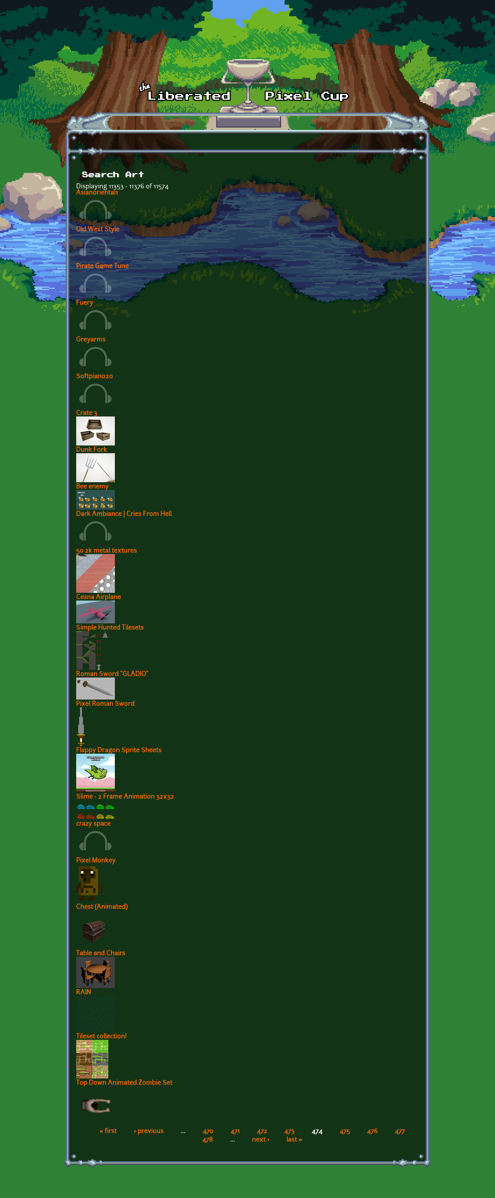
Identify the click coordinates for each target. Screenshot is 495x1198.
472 (262, 1131)
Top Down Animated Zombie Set (124, 1083)
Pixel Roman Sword (105, 704)
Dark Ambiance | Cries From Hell (124, 514)
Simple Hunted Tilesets (110, 628)
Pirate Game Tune (102, 266)
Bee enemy (92, 487)
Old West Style (97, 230)
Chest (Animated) (102, 907)
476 (372, 1131)
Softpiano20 (94, 377)
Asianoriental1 (97, 193)
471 (235, 1131)
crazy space (93, 824)
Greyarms (91, 340)
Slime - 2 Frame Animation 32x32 (125, 797)
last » (294, 1140)
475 (345, 1131)
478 (207, 1140)
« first (108, 1131)
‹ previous (149, 1131)
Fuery (84, 303)
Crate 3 (86, 413)
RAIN (83, 993)
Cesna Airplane (98, 597)
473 (289, 1131)
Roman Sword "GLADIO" (112, 674)
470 (208, 1131)
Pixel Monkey (96, 861)
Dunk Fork (91, 450)
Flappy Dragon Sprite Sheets (119, 750)
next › (261, 1140)
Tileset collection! (101, 1037)
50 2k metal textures (106, 551)
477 (400, 1131)
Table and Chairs (100, 954)
